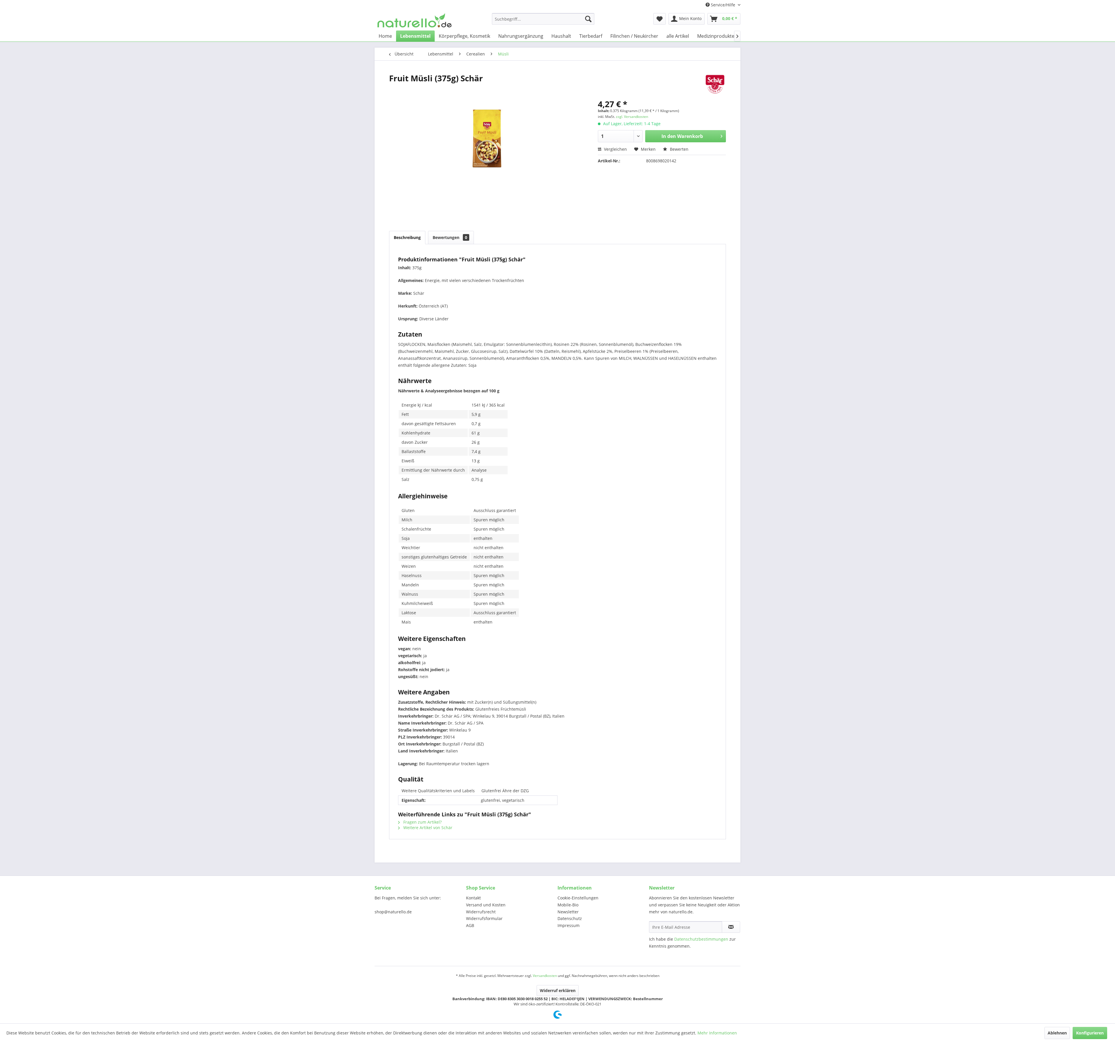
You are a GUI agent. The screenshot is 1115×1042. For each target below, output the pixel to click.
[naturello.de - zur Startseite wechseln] (414, 20)
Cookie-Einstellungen (578, 898)
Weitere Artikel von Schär (427, 827)
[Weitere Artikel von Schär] (715, 84)
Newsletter (568, 912)
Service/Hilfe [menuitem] (723, 5)
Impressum (569, 925)
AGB (470, 925)
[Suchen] (588, 19)
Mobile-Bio (568, 905)
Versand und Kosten (486, 905)
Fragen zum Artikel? (422, 822)
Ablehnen (1057, 1033)
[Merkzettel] (659, 19)
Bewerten (678, 149)
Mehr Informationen (717, 1033)
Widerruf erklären (558, 990)
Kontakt (473, 898)
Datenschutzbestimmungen (701, 939)
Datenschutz (570, 918)
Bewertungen (450, 237)
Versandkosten (545, 975)
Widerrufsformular (484, 918)
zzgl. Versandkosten (632, 116)
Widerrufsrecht (481, 912)
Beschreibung (407, 237)
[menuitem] (543, 19)
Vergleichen (615, 149)
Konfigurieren (1090, 1033)
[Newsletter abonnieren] (731, 927)
